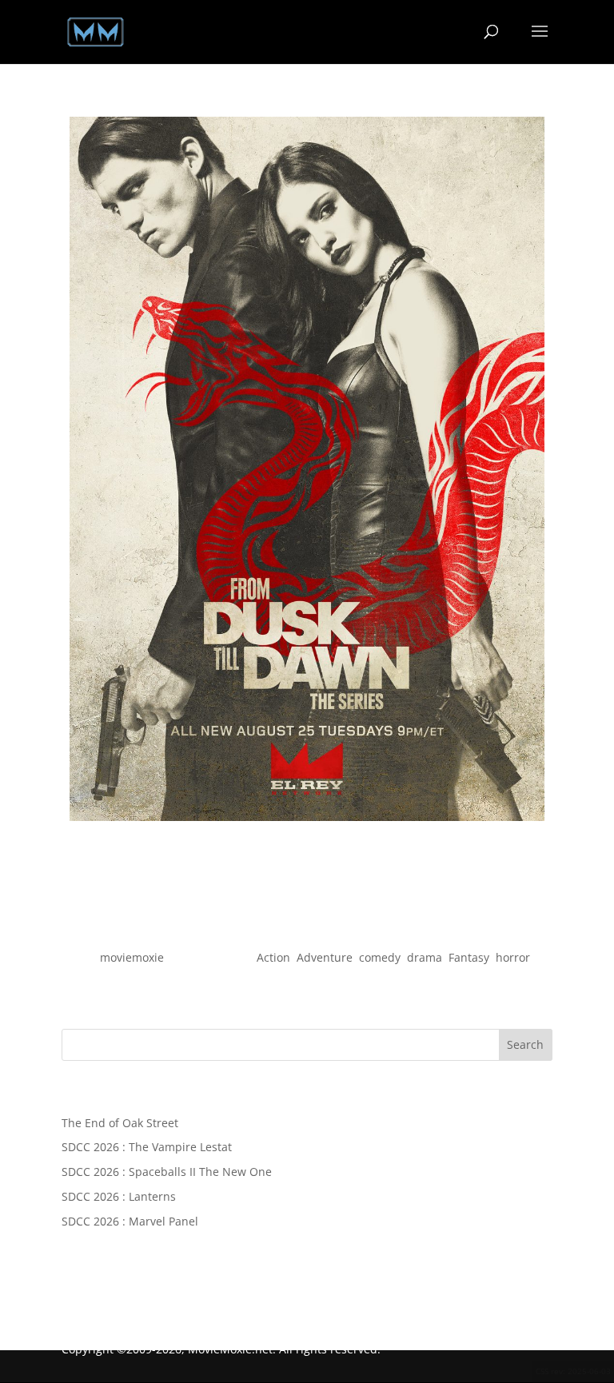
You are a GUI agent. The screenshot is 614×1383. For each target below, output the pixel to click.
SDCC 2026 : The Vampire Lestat (147, 1146)
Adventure (325, 957)
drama (424, 957)
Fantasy (469, 957)
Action (273, 957)
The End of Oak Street (120, 1122)
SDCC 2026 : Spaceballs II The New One (167, 1171)
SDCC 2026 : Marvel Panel (130, 1221)
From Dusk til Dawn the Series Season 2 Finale (306, 930)
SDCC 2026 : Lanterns (119, 1196)
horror (513, 957)
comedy (380, 957)
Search (525, 1044)
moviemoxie (132, 957)
